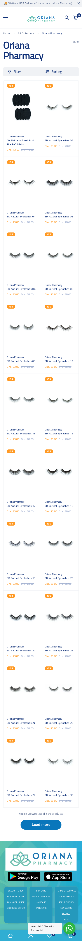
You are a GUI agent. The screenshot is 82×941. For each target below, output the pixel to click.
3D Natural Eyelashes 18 (59, 505)
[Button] (67, 17)
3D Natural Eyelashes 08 (59, 288)
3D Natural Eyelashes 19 (21, 578)
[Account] (31, 935)
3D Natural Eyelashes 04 (21, 216)
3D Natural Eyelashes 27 (21, 795)
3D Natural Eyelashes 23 (59, 650)
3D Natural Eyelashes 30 (59, 795)
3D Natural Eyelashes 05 (59, 216)
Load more (41, 825)
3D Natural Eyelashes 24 (21, 722)
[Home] (10, 935)
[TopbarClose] (78, 3)
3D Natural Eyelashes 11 (59, 361)
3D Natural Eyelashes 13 (21, 433)
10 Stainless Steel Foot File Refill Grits (20, 142)
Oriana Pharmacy (15, 136)
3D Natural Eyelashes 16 (59, 433)
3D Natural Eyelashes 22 (21, 650)
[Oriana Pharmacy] (41, 19)
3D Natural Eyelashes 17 (21, 505)
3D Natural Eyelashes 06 (21, 288)
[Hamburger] (7, 18)
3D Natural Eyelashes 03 (59, 140)
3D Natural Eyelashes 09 (21, 361)
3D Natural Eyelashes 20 (59, 578)
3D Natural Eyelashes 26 (59, 722)
